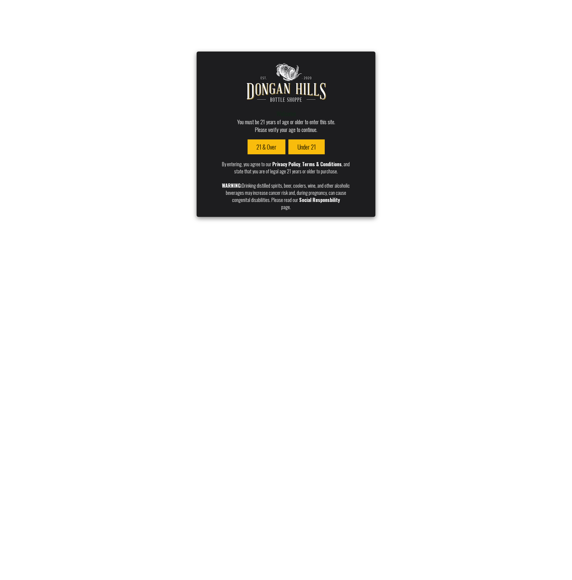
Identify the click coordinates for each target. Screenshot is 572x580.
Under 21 (306, 146)
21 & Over (266, 146)
